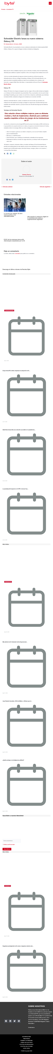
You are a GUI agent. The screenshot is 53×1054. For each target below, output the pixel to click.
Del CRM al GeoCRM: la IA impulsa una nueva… (18, 584)
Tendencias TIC (8, 581)
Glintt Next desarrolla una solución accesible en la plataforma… (19, 429)
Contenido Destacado (9, 310)
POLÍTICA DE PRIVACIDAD (26, 1044)
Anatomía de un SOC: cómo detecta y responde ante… (20, 313)
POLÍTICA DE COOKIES (26, 1046)
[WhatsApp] (13, 153)
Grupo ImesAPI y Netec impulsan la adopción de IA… (16, 370)
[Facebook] (7, 153)
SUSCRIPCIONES (26, 1036)
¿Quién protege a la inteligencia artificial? (13, 760)
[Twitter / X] (4, 153)
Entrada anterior (7, 186)
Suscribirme (7, 849)
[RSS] (19, 1021)
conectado (17, 253)
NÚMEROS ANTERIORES (26, 1040)
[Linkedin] (10, 153)
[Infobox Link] (26, 269)
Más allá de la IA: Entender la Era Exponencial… (15, 642)
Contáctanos (31, 1027)
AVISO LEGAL (26, 1048)
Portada (3, 9)
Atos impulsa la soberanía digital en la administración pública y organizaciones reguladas (37, 218)
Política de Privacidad (9, 844)
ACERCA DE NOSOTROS (27, 1042)
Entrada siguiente (45, 186)
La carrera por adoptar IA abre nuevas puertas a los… (20, 888)
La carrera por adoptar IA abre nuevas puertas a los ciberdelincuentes (13, 215)
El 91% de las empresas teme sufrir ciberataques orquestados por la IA (14, 240)
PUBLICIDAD (26, 1038)
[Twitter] (14, 1021)
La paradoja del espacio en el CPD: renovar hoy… (16, 488)
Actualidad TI (9, 9)
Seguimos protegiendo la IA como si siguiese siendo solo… (18, 946)
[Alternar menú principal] (50, 3)
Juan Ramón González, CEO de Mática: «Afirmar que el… (17, 701)
